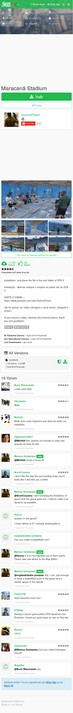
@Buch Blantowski (25, 669)
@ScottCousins (23, 495)
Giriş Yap (51, 682)
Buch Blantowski (24, 385)
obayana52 (20, 645)
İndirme (11, 265)
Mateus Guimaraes (25, 456)
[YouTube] (22, 118)
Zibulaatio (20, 401)
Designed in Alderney (12, 701)
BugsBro (19, 665)
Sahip (39, 456)
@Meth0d (19, 440)
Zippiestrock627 (23, 436)
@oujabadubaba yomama (29, 575)
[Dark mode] (63, 4)
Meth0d (18, 417)
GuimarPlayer (30, 115)
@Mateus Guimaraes (26, 649)
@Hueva (19, 555)
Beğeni (27, 265)
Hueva (18, 514)
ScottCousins (22, 472)
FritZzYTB (20, 594)
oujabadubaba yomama (27, 535)
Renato (18, 629)
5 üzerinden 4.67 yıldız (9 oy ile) (15, 272)
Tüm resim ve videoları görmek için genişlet (36, 255)
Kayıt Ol (8, 685)
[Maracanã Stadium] (36, 199)
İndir (38, 97)
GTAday (18, 610)
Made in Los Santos (12, 704)
